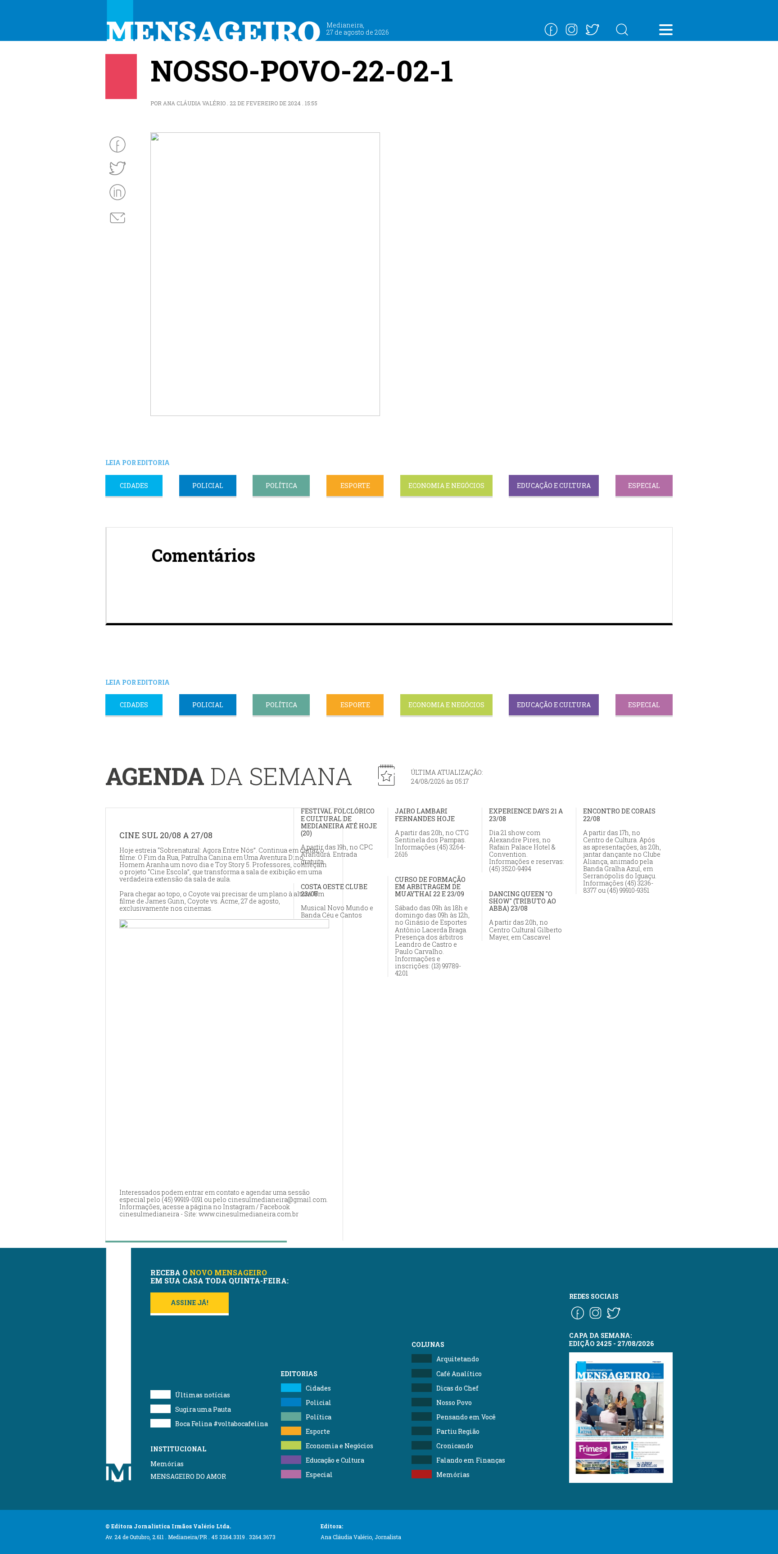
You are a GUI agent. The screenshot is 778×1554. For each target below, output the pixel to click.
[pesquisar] (622, 29)
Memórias (167, 1463)
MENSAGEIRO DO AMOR (188, 1476)
